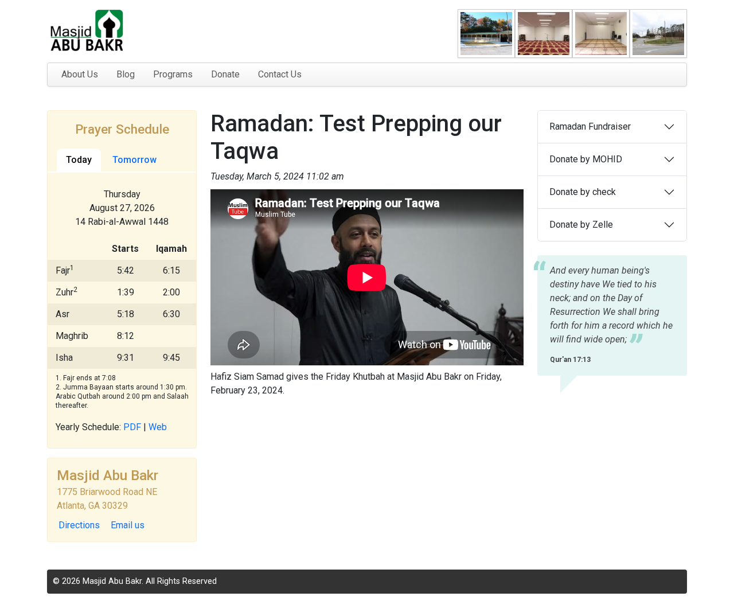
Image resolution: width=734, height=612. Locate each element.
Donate (225, 74)
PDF (132, 427)
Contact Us (280, 74)
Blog (125, 74)
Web (158, 427)
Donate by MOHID (585, 159)
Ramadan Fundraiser (590, 126)
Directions (79, 525)
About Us (79, 74)
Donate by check (582, 191)
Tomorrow (134, 159)
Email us (128, 525)
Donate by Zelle (581, 224)
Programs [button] (173, 74)
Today (79, 159)
